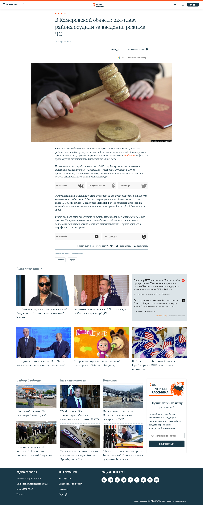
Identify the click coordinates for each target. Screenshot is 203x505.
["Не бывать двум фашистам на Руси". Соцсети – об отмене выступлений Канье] (43, 290)
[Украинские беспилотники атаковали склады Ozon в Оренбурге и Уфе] (80, 436)
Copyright (63, 495)
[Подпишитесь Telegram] (130, 479)
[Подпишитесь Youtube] (123, 479)
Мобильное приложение (28, 479)
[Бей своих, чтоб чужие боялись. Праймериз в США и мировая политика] (159, 342)
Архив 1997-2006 (24, 489)
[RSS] (143, 479)
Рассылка (63, 489)
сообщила (129, 156)
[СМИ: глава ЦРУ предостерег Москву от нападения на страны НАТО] (80, 396)
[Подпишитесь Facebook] (110, 479)
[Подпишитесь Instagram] (136, 479)
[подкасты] (183, 5)
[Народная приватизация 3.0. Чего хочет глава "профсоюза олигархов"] (43, 342)
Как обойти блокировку (70, 484)
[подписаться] (156, 479)
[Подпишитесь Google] (104, 479)
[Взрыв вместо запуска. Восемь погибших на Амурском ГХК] (123, 396)
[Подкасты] (150, 479)
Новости (60, 14)
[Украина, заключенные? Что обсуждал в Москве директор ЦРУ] (101, 290)
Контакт (20, 495)
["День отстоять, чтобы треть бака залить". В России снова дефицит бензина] (123, 436)
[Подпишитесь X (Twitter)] (117, 479)
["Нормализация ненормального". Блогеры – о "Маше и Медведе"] (101, 342)
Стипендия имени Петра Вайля (32, 484)
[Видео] (175, 5)
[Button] (118, 49)
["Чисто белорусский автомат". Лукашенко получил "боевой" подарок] (36, 432)
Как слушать (65, 479)
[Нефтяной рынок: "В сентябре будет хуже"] (36, 396)
